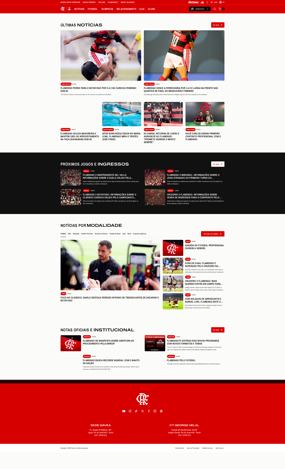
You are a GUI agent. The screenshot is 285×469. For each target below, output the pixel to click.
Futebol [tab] (63, 233)
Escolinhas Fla (179, 448)
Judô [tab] (123, 233)
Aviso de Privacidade (193, 448)
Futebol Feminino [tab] (87, 233)
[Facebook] (149, 411)
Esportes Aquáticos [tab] (139, 233)
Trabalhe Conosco (207, 448)
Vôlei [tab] (69, 233)
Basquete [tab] (76, 233)
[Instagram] (130, 411)
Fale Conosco (220, 448)
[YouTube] (124, 411)
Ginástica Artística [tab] (101, 233)
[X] (142, 411)
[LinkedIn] (155, 411)
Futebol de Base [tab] (115, 233)
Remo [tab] (129, 233)
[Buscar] (214, 9)
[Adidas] (202, 2)
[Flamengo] (66, 9)
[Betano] (193, 2)
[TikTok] (136, 411)
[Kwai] (161, 411)
